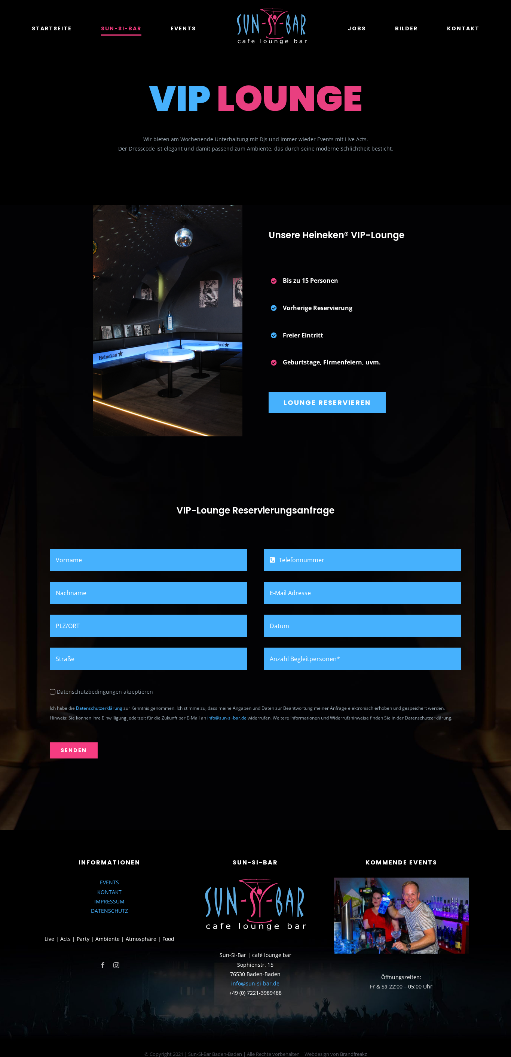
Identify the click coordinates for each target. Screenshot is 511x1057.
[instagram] (116, 965)
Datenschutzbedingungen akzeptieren (105, 691)
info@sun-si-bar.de (227, 718)
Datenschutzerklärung (99, 708)
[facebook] (103, 965)
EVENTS (109, 882)
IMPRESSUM (109, 901)
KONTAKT (109, 892)
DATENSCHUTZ (109, 910)
